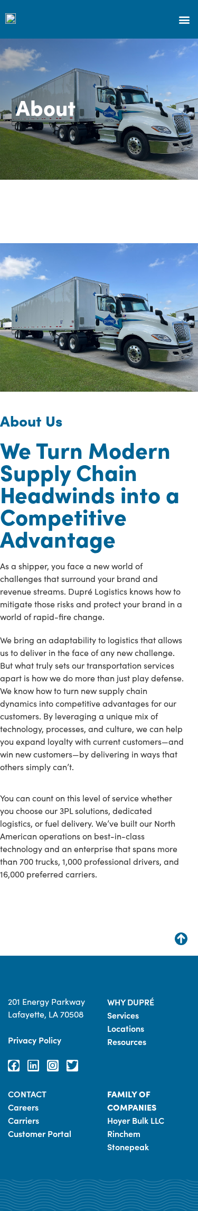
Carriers (23, 1120)
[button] (184, 19)
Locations (125, 1028)
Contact (27, 1093)
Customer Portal (39, 1133)
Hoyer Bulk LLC (135, 1120)
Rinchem (123, 1133)
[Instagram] (53, 1065)
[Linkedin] (33, 1065)
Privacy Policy (34, 1040)
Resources (126, 1041)
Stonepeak (128, 1146)
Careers (23, 1107)
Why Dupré (130, 1001)
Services (123, 1015)
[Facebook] (14, 1065)
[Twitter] (72, 1065)
